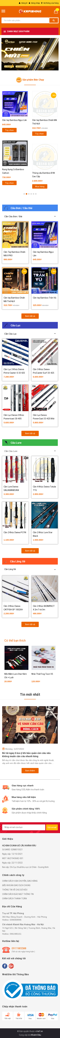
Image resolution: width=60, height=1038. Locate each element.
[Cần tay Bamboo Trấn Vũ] (44, 280)
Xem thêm (30, 770)
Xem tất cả (30, 316)
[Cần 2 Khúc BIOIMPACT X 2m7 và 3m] (44, 589)
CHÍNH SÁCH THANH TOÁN (14, 898)
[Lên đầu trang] (50, 1020)
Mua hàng (39, 186)
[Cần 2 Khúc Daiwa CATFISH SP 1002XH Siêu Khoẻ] (15, 589)
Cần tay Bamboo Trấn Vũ (44, 298)
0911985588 (19, 948)
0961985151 (15, 934)
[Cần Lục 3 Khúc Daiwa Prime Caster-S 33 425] (15, 352)
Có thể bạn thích (15, 640)
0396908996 (15, 920)
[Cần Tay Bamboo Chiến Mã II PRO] (15, 234)
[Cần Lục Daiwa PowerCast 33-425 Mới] (44, 398)
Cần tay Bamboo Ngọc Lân (14, 120)
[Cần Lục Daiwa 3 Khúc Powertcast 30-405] (15, 398)
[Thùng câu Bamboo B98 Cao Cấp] (45, 157)
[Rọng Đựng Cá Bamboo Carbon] (15, 153)
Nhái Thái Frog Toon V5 (42, 674)
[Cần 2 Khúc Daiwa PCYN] (15, 515)
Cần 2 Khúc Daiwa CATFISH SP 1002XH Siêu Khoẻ (13, 609)
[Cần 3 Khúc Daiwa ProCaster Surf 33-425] (44, 352)
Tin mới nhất (30, 694)
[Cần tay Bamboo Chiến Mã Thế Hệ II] (45, 104)
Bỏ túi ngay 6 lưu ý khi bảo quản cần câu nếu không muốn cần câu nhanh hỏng (26, 755)
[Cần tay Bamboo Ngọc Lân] (15, 104)
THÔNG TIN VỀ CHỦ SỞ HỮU (14, 890)
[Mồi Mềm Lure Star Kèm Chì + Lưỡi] (16, 658)
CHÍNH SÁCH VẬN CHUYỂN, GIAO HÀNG (20, 881)
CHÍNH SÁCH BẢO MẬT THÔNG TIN (18, 894)
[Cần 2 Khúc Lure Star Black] (44, 515)
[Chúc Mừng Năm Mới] (30, 54)
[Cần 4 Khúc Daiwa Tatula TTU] (44, 469)
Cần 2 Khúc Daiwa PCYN (15, 532)
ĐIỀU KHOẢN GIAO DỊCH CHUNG (16, 885)
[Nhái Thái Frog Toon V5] (43, 658)
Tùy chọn (9, 130)
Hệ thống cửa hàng (51, 3)
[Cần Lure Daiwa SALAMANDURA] (15, 469)
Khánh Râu (36, 1035)
